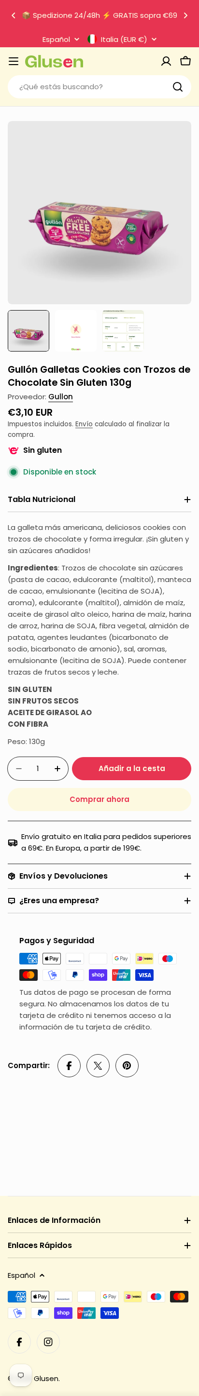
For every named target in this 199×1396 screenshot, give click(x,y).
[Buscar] (178, 87)
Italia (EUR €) (124, 39)
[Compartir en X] (98, 1065)
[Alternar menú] (13, 61)
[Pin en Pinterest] (127, 1065)
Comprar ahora (99, 799)
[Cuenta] (166, 61)
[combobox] (99, 86)
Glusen (46, 1378)
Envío (84, 424)
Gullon (60, 397)
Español (56, 39)
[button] (13, 15)
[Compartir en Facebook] (69, 1065)
